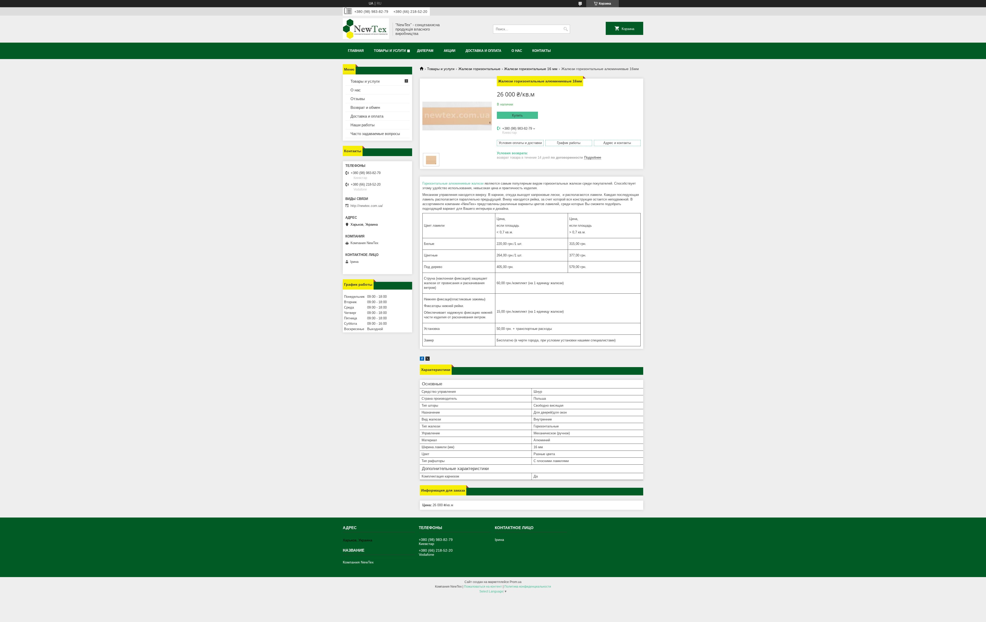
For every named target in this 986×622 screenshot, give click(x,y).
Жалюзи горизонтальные (479, 69)
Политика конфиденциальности (527, 586)
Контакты (541, 51)
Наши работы (362, 125)
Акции (449, 51)
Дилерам (425, 51)
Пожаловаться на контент (483, 586)
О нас (516, 51)
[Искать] (565, 29)
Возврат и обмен (365, 107)
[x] (427, 359)
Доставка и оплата (483, 51)
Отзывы (357, 99)
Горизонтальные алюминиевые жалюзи (452, 183)
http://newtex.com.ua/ (366, 206)
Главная (356, 51)
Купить (517, 115)
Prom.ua (516, 582)
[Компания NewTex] (366, 29)
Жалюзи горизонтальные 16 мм (530, 69)
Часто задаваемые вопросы (375, 133)
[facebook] (422, 359)
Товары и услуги (390, 51)
